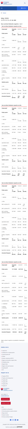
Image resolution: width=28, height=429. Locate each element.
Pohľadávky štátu (5, 362)
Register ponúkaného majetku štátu (9, 360)
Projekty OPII (4, 381)
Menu (24, 8)
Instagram (13, 420)
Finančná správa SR (6, 354)
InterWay (19, 427)
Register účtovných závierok (7, 366)
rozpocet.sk (4, 350)
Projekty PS (4, 385)
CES (3, 369)
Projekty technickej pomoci (7, 378)
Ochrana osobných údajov (7, 416)
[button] (25, 3)
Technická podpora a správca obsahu (9, 411)
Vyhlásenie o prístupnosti (7, 409)
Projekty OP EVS (5, 376)
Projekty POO (5, 383)
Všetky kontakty (5, 399)
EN (1, 8)
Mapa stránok (5, 413)
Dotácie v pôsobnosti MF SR (7, 358)
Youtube (18, 420)
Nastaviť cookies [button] (5, 415)
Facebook (11, 420)
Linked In (16, 420)
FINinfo (3, 356)
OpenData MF (5, 368)
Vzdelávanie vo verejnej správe (8, 352)
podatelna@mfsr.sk (5, 395)
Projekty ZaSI (4, 380)
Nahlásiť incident (6, 403)
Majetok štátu (5, 364)
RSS (3, 407)
